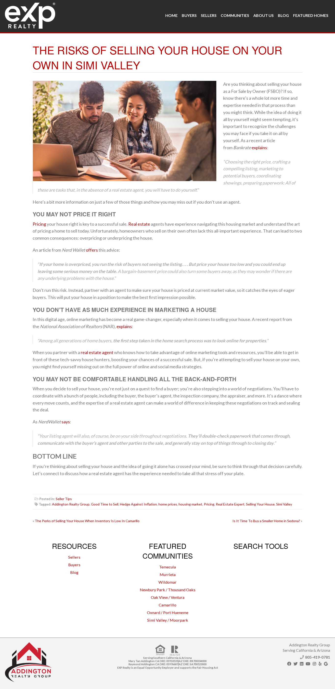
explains (259, 147)
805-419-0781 (317, 657)
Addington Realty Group (71, 504)
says (66, 421)
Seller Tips (64, 499)
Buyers (189, 15)
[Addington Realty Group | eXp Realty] (30, 14)
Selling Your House (260, 504)
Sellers (209, 15)
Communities (235, 15)
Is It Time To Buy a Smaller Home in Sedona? (266, 521)
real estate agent (97, 352)
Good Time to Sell (104, 504)
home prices (167, 504)
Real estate (139, 224)
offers (92, 250)
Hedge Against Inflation (138, 504)
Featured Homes (310, 15)
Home (171, 15)
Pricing (39, 224)
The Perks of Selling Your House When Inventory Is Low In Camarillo (87, 521)
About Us (263, 15)
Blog (283, 15)
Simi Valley (284, 504)
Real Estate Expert (230, 504)
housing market (190, 504)
